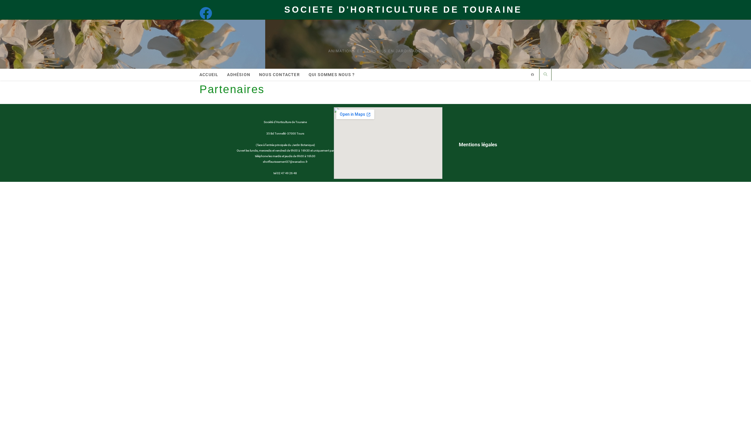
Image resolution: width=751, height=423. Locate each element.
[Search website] (545, 74)
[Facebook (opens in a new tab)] (208, 13)
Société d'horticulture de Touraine (376, 39)
